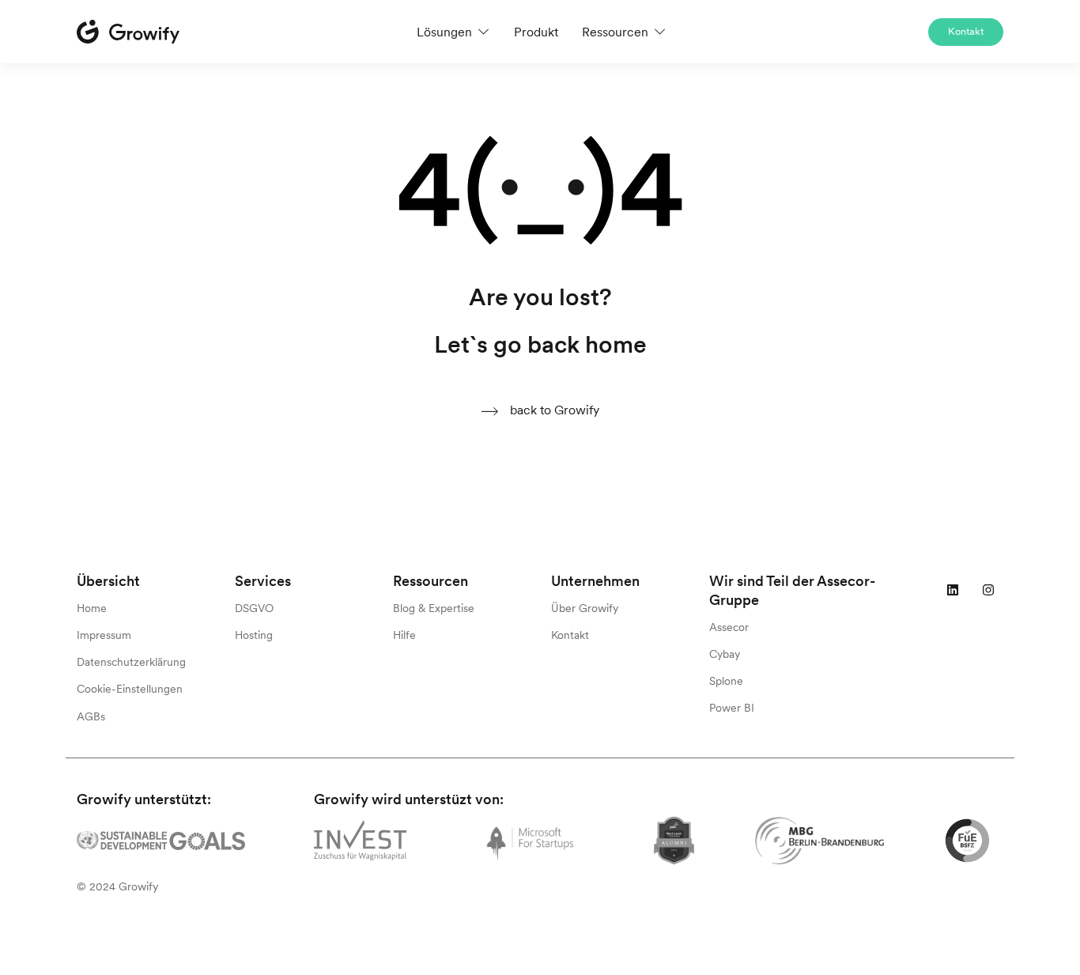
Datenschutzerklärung (131, 662)
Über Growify (584, 608)
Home (92, 608)
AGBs (91, 716)
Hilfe (404, 635)
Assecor (729, 627)
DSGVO (254, 608)
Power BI (731, 708)
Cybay (724, 654)
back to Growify (553, 410)
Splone (726, 681)
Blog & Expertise (433, 608)
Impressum (104, 635)
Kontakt (966, 31)
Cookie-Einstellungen (130, 689)
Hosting (254, 635)
